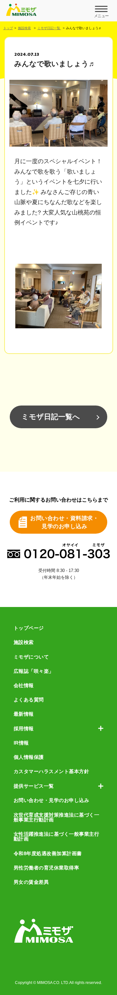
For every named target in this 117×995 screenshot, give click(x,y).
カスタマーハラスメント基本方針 (51, 771)
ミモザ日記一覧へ (50, 417)
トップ (8, 28)
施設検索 (24, 28)
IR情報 (21, 742)
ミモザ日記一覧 (49, 28)
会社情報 (24, 685)
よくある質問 (29, 699)
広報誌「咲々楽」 (34, 671)
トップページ (29, 627)
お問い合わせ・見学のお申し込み (51, 800)
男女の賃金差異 (31, 882)
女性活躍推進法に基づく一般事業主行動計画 (56, 836)
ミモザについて (31, 656)
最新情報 (24, 713)
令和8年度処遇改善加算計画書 (48, 853)
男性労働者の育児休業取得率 (46, 867)
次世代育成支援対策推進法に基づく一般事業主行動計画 (56, 817)
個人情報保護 (29, 757)
